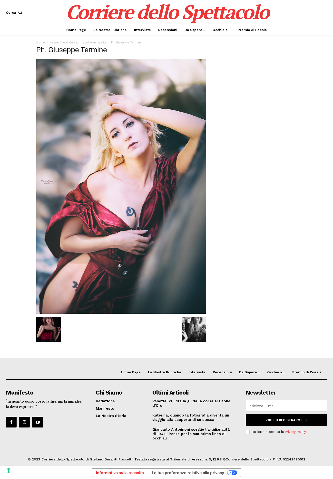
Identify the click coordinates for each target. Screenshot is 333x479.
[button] (15, 12)
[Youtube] (37, 422)
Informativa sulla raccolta (120, 472)
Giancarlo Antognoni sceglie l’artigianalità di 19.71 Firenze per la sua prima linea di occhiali (191, 433)
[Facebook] (11, 422)
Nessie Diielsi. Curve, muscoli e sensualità (78, 42)
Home (40, 42)
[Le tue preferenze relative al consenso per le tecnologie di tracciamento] (8, 470)
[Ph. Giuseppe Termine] (121, 312)
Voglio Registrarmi (283, 420)
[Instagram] (24, 422)
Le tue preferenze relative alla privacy (188, 472)
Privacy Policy (295, 432)
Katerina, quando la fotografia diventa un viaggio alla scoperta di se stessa (190, 417)
